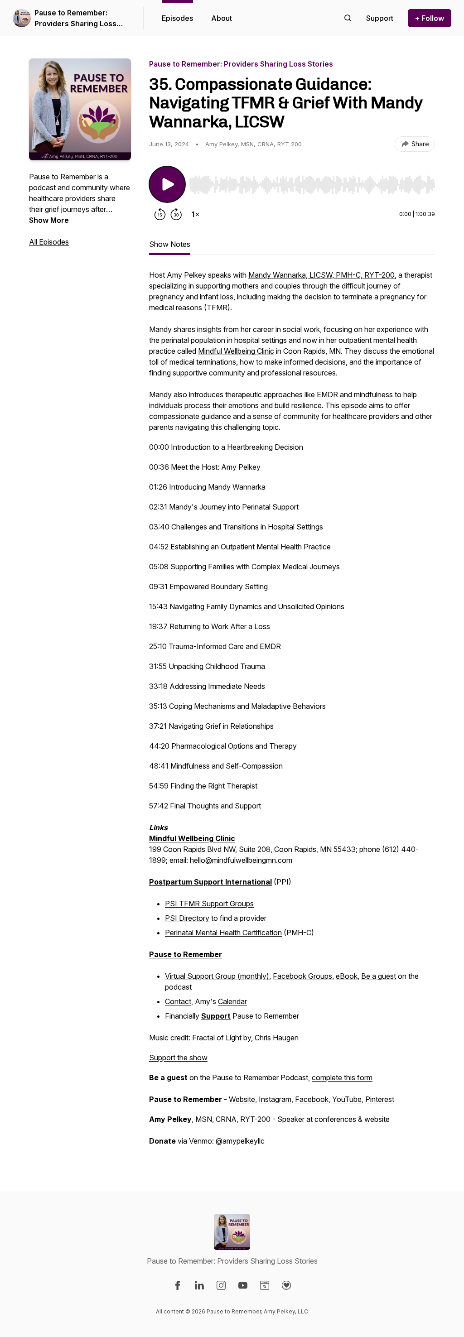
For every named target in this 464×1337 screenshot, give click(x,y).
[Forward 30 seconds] (176, 214)
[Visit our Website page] (264, 1285)
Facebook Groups (302, 976)
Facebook (312, 1099)
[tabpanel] (292, 712)
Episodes (177, 18)
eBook (347, 976)
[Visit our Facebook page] (177, 1285)
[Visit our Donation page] (286, 1285)
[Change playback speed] (195, 214)
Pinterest (379, 1099)
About (221, 18)
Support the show (178, 1057)
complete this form (342, 1077)
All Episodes (49, 241)
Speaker (290, 1119)
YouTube (347, 1099)
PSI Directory (187, 918)
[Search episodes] (348, 18)
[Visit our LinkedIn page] (199, 1285)
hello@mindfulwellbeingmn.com (241, 860)
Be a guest (378, 976)
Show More (49, 220)
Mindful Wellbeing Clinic (236, 351)
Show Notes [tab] (169, 244)
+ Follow (429, 18)
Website (242, 1099)
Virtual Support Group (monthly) (217, 976)
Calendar (232, 1001)
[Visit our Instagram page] (221, 1285)
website (377, 1119)
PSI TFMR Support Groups (209, 903)
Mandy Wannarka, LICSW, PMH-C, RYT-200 (321, 274)
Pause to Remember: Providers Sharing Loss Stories (75, 18)
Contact (178, 1001)
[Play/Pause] (167, 184)
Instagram (275, 1099)
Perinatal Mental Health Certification (223, 932)
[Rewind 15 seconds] (160, 214)
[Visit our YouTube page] (242, 1285)
